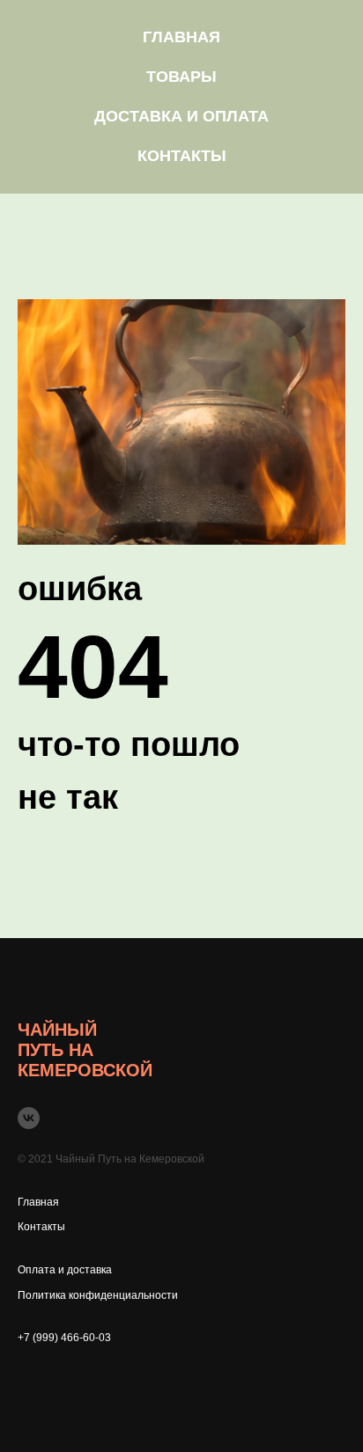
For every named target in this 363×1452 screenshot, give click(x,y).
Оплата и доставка (65, 1270)
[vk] (29, 1118)
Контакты (181, 156)
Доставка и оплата (181, 116)
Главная (181, 37)
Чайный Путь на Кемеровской (85, 1050)
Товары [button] (181, 76)
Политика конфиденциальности (98, 1295)
